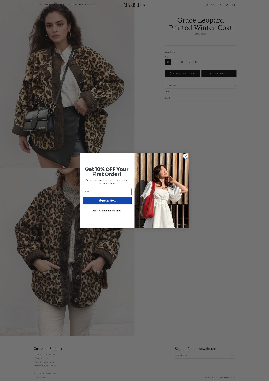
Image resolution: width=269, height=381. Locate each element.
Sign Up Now (107, 200)
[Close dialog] (185, 156)
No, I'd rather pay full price (107, 210)
